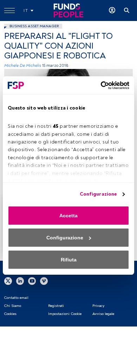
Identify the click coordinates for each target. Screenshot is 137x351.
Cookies (10, 313)
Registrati (56, 305)
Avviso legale (103, 313)
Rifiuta (69, 259)
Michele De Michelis (22, 65)
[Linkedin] (20, 281)
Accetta (68, 215)
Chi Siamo (12, 305)
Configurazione (98, 194)
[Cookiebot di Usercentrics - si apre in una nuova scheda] (98, 85)
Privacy (98, 305)
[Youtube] (32, 281)
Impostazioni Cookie (64, 313)
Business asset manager (34, 26)
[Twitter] (8, 281)
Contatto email (16, 297)
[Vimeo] (44, 281)
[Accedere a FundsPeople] (112, 10)
